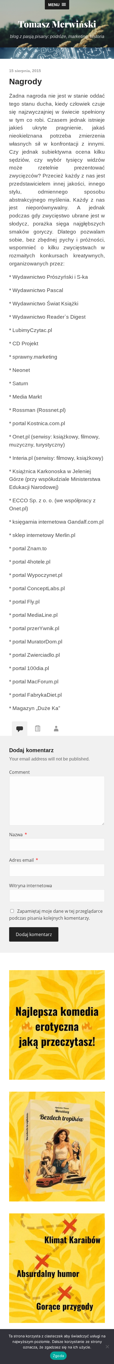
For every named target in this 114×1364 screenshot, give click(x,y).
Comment (19, 772)
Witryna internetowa (30, 886)
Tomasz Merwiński (57, 24)
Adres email (23, 860)
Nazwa (18, 834)
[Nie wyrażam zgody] (107, 1346)
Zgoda (58, 1355)
